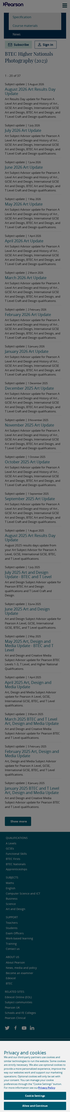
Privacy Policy (46, 1087)
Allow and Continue (35, 1105)
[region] (35, 1076)
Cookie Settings (35, 1096)
